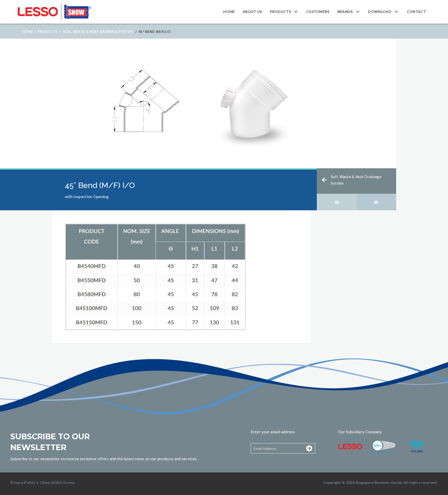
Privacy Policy (22, 482)
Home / (29, 32)
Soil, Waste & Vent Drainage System (98, 32)
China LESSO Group (57, 482)
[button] (296, 12)
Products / (49, 32)
